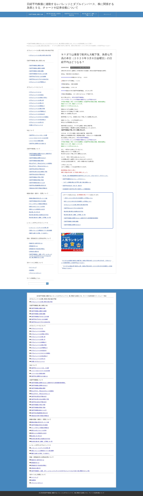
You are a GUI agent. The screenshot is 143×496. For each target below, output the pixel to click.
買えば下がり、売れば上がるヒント (38, 166)
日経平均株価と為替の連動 (71, 221)
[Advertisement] (71, 30)
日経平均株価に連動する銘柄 (37, 68)
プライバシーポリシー (35, 273)
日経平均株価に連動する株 (36, 14)
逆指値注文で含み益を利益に (37, 248)
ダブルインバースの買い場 (36, 100)
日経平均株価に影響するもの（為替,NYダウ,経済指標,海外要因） (48, 382)
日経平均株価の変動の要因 (36, 160)
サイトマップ (107, 14)
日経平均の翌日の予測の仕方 (37, 169)
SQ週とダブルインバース (36, 125)
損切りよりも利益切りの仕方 (37, 209)
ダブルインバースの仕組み (36, 94)
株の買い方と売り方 (34, 212)
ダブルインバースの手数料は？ (37, 82)
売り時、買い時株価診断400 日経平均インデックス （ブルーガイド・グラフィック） (85, 175)
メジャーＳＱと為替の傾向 (36, 140)
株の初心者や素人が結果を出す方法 (54, 14)
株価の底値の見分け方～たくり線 (38, 198)
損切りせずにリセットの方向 (37, 206)
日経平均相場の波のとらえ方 (37, 182)
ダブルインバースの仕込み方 (37, 114)
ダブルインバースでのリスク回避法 (38, 116)
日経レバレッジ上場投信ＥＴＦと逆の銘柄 (40, 230)
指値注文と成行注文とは (35, 243)
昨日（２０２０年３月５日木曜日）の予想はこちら (77, 201)
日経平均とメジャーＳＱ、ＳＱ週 (38, 135)
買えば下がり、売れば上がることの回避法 (40, 163)
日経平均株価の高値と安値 (36, 180)
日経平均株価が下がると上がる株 (38, 73)
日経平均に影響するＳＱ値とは (37, 143)
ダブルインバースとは (35, 92)
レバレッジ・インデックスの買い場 (38, 227)
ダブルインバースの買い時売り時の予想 (80, 67)
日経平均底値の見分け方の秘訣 (37, 201)
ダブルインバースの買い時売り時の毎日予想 (76, 204)
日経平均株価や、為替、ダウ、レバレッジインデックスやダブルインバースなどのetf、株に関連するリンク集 (40, 256)
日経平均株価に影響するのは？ (72, 224)
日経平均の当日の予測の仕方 (37, 174)
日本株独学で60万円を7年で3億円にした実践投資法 (76, 189)
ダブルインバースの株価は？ (37, 105)
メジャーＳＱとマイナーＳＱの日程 (38, 138)
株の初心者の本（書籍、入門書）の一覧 (89, 14)
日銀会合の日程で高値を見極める (38, 188)
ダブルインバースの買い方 (36, 103)
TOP (59, 43)
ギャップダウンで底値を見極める (38, 203)
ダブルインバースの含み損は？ (37, 119)
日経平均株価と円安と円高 (36, 177)
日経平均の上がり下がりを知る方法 (71, 14)
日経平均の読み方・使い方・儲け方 (72, 185)
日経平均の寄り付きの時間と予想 (38, 171)
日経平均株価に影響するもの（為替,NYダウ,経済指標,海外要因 (81, 218)
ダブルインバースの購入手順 (37, 108)
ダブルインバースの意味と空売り (38, 97)
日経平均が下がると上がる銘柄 (37, 76)
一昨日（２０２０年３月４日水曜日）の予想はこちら (78, 198)
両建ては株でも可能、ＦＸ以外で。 (38, 233)
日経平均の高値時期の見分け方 (37, 185)
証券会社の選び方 (34, 251)
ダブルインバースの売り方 (36, 122)
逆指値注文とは (33, 246)
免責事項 (31, 270)
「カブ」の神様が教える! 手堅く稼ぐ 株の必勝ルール (77, 182)
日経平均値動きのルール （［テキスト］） (74, 179)
